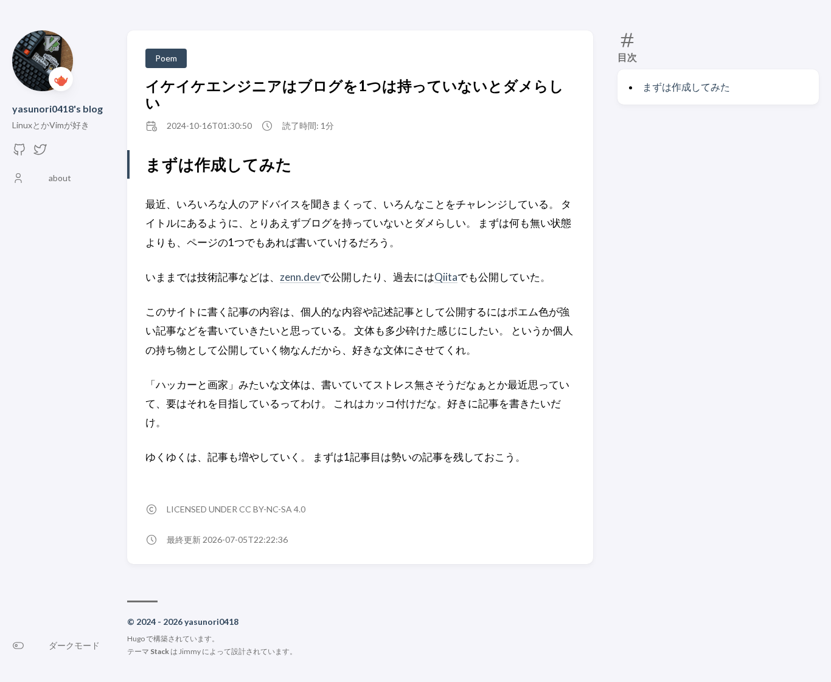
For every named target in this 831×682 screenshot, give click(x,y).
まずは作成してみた (686, 86)
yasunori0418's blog (57, 108)
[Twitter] (40, 153)
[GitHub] (19, 153)
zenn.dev (300, 276)
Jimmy (190, 651)
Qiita (445, 276)
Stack (159, 651)
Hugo (136, 638)
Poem (166, 58)
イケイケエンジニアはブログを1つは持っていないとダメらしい (354, 94)
